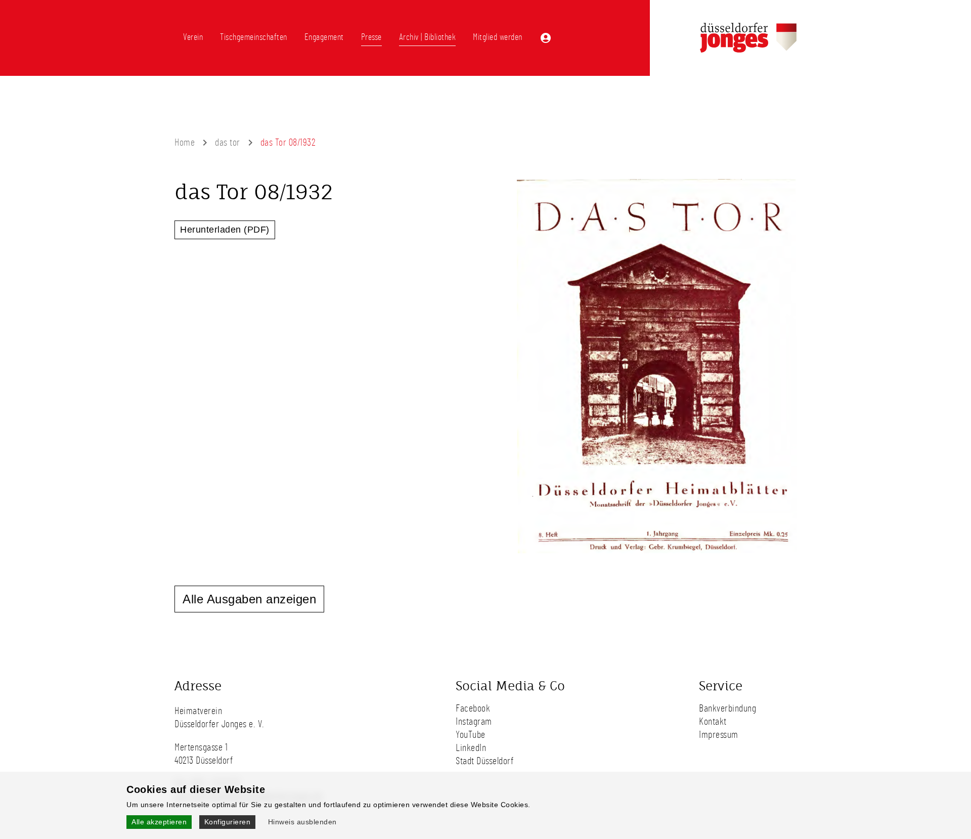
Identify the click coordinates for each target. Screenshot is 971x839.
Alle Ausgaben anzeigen (249, 599)
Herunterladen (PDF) (225, 230)
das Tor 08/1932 (288, 143)
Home (184, 143)
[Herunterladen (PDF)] (657, 552)
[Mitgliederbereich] (545, 38)
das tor (227, 143)
